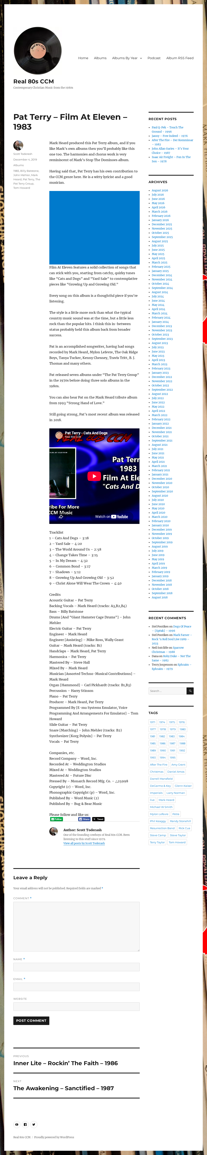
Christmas (156, 771)
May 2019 (158, 559)
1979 (173, 729)
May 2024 (158, 305)
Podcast (154, 58)
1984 (182, 736)
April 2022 (158, 411)
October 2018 (160, 589)
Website (20, 998)
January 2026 (160, 220)
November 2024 (162, 279)
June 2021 (158, 453)
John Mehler (21, 175)
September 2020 (162, 491)
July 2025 (158, 245)
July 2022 (158, 398)
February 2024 (161, 317)
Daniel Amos (175, 771)
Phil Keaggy (158, 821)
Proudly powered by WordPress (54, 1137)
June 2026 (158, 199)
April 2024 (158, 309)
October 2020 (160, 487)
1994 (163, 757)
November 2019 (162, 534)
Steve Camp (158, 835)
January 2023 (160, 373)
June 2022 (158, 402)
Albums (100, 58)
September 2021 (162, 440)
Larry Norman (176, 792)
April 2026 (158, 207)
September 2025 (162, 237)
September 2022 (162, 389)
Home (83, 58)
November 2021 (162, 432)
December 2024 (162, 275)
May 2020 (158, 508)
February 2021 (161, 470)
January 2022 (160, 423)
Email (19, 979)
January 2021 (160, 474)
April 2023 (158, 360)
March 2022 (159, 415)
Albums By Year (124, 58)
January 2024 (160, 322)
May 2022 (158, 406)
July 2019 (158, 551)
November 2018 (162, 584)
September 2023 (162, 339)
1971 (152, 722)
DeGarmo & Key (160, 785)
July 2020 (158, 500)
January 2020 (160, 525)
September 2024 (162, 288)
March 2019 (159, 568)
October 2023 (160, 334)
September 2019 (162, 542)
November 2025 (162, 228)
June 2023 (158, 351)
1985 (153, 743)
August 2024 (160, 292)
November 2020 (162, 483)
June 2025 (158, 250)
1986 (163, 743)
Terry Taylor (157, 842)
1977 (153, 729)
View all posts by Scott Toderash (84, 843)
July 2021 (157, 449)
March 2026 (160, 211)
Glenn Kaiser (183, 785)
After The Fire (158, 764)
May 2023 (158, 356)
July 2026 (158, 194)
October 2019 (160, 538)
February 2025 (161, 267)
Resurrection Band (162, 828)
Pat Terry (28, 179)
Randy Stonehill (180, 821)
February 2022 (161, 419)
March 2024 (159, 313)
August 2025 (160, 241)
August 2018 (160, 597)
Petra (175, 814)
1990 (163, 750)
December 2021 (162, 428)
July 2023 (158, 347)
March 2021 (159, 466)
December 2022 (162, 377)
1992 (182, 750)
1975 (172, 722)
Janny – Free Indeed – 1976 (170, 136)
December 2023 (162, 326)
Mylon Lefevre (159, 814)
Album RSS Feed (180, 58)
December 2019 (162, 529)
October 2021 (160, 436)
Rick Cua (184, 828)
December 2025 (162, 224)
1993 (153, 757)
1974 (162, 722)
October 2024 (160, 283)
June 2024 (158, 300)
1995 (172, 757)
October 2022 (160, 385)
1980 (183, 729)
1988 (182, 743)
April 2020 (158, 512)
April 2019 (158, 563)
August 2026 (160, 190)
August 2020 (160, 495)
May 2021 (158, 457)
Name (19, 959)
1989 (153, 750)
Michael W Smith (161, 807)
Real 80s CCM (33, 81)
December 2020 (162, 478)
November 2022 (162, 381)
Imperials (156, 792)
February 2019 (161, 572)
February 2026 (161, 216)
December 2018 (162, 580)
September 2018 (162, 593)
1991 (172, 750)
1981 (152, 736)
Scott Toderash (22, 153)
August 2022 (160, 394)
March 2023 (159, 364)
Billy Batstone (29, 170)
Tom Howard (21, 187)
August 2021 (160, 445)
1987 (172, 743)
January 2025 (160, 271)
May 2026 (158, 203)
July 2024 (158, 296)
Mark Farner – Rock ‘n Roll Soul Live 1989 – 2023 (172, 639)
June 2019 (158, 555)
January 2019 (160, 576)
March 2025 (159, 262)
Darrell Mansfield (161, 778)
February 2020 (161, 521)
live (152, 799)
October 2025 (160, 233)
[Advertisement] (95, 228)
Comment (22, 898)
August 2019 (160, 546)
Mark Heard (166, 799)
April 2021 (158, 462)
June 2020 (158, 504)
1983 (16, 170)
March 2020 (159, 517)
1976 (182, 722)
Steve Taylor (178, 835)
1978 (163, 729)
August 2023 (160, 343)
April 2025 (158, 258)
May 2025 (158, 254)
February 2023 (161, 368)
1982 (162, 736)
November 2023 (162, 330)
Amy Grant (178, 764)
